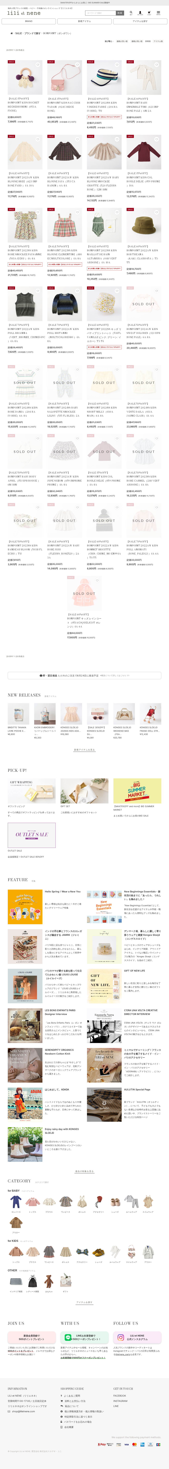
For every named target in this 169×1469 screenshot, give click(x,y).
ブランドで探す (32, 33)
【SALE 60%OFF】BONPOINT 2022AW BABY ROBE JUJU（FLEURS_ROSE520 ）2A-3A (63, 549)
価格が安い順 (122, 41)
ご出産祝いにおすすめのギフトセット (79, 812)
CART (149, 14)
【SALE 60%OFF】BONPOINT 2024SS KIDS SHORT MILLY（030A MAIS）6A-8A (102, 409)
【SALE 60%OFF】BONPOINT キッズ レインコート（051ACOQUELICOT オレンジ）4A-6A (84, 620)
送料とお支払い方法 (75, 1401)
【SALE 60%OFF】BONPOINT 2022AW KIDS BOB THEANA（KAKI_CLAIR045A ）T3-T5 (143, 254)
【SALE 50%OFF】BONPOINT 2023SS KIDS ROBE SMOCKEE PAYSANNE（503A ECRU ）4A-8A (25, 252)
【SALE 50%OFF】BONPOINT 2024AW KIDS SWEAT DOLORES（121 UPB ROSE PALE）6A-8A (143, 331)
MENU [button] (158, 14)
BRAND (28, 21)
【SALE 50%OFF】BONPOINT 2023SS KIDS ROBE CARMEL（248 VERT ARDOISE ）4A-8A (143, 478)
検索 (120, 13)
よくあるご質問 (72, 1395)
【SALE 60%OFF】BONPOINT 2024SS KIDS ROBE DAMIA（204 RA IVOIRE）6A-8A (23, 409)
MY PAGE (140, 14)
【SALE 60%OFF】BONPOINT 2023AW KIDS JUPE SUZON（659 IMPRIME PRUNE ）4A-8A (64, 478)
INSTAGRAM (120, 1401)
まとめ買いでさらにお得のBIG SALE (131, 816)
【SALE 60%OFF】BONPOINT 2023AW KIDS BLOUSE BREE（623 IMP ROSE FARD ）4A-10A (23, 179)
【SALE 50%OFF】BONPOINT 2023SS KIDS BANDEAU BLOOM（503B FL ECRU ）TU (25, 547)
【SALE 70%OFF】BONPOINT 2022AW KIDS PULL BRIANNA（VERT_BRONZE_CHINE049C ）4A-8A (25, 333)
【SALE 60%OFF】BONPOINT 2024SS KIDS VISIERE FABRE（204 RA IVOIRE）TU (102, 105)
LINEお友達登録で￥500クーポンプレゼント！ (86, 1337)
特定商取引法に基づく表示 (78, 1416)
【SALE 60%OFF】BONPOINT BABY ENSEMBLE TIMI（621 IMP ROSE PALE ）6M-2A (143, 105)
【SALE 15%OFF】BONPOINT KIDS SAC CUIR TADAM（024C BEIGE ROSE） (63, 105)
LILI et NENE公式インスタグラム (137, 1337)
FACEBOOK (119, 1395)
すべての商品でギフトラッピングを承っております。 (31, 814)
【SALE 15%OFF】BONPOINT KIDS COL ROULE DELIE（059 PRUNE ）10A (143, 179)
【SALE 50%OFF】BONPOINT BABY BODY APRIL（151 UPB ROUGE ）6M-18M (24, 478)
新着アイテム (84, 21)
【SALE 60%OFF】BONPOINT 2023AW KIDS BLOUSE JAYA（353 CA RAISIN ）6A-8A (63, 179)
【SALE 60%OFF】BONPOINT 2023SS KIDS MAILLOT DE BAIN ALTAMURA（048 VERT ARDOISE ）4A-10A (102, 254)
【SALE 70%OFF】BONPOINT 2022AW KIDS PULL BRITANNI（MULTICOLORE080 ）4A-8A (64, 333)
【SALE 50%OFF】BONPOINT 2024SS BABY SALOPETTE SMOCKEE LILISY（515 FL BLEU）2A (63, 409)
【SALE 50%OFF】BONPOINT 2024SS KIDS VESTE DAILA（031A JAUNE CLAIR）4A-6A (141, 409)
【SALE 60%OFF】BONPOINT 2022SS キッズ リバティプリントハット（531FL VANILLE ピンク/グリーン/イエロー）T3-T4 (104, 333)
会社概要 (69, 1427)
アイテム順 (158, 41)
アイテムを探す (140, 21)
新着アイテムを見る (84, 750)
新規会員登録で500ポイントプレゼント (31, 1337)
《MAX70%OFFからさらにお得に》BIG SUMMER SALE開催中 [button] (84, 3)
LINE (116, 1406)
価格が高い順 (137, 41)
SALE (18, 33)
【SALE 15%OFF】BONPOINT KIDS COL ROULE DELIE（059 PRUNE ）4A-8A (103, 478)
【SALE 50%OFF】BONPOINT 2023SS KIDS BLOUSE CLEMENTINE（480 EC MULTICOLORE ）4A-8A (64, 252)
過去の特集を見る (84, 1171)
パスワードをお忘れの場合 (78, 1421)
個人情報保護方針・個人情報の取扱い (84, 1411)
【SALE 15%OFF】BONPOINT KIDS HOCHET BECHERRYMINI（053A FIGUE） (23, 104)
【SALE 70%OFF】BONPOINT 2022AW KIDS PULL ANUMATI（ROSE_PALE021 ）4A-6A (143, 547)
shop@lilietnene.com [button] (23, 1411)
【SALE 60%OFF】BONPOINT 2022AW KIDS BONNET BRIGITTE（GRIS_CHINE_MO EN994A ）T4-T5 (104, 549)
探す (131, 14)
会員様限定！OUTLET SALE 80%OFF (26, 857)
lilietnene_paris (123, 1354)
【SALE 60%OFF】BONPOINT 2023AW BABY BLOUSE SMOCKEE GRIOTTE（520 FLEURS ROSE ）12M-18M (103, 181)
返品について (72, 1406)
